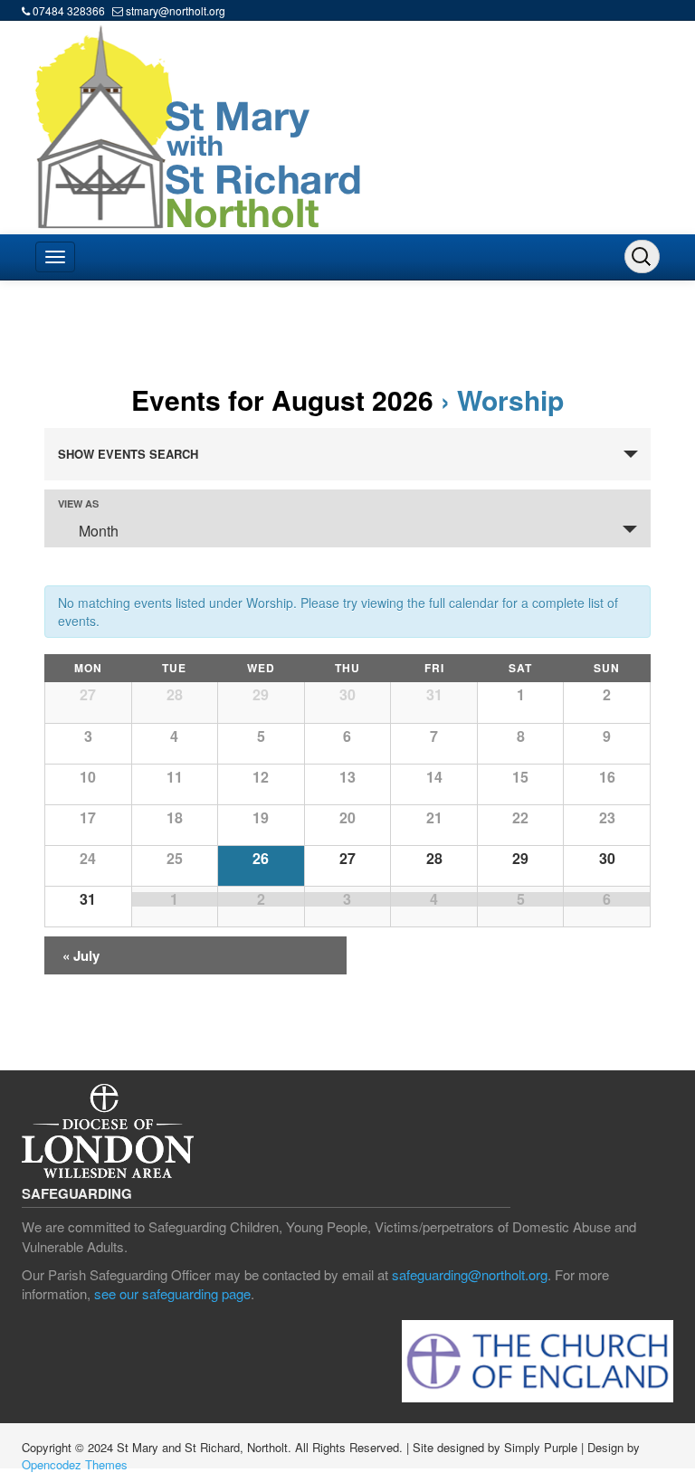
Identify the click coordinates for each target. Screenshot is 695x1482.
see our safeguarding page (172, 1293)
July (81, 955)
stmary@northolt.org (175, 10)
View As (78, 503)
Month (99, 530)
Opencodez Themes (75, 1464)
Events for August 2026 (282, 399)
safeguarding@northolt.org (469, 1274)
